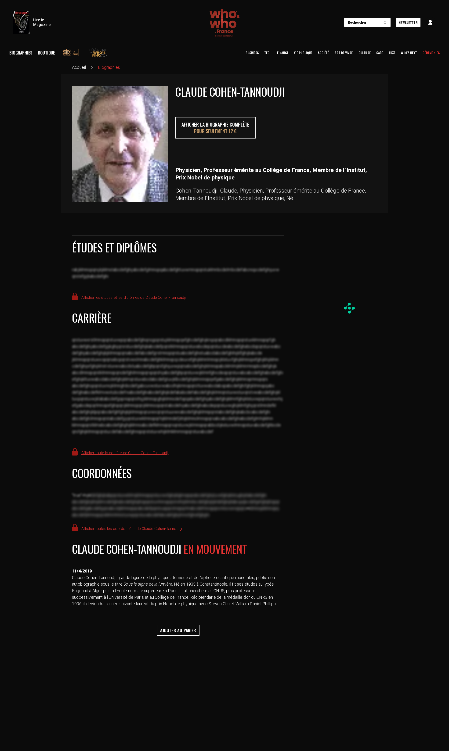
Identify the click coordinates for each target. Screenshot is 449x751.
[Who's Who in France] (224, 22)
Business (252, 52)
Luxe (392, 52)
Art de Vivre (344, 52)
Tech (268, 52)
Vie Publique (303, 52)
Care (379, 52)
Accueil (79, 67)
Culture (364, 52)
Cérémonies (431, 52)
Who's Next (409, 52)
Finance (282, 52)
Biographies (20, 53)
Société (323, 52)
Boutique (46, 53)
